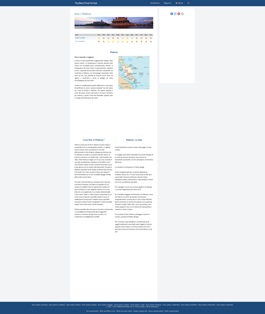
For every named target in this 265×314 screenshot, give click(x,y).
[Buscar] (188, 3)
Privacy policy (139, 306)
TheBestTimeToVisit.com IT (125, 306)
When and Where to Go (107, 311)
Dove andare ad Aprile (89, 305)
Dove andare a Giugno (121, 305)
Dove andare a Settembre (171, 305)
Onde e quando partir (172, 311)
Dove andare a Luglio (138, 305)
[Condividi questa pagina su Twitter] (175, 13)
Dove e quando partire (156, 311)
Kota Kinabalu (80, 41)
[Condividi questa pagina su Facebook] (171, 13)
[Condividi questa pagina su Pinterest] (178, 13)
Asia (77, 14)
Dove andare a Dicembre (225, 305)
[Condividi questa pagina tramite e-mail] (182, 13)
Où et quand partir (92, 311)
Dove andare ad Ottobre (189, 305)
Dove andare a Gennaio (40, 305)
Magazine (167, 3)
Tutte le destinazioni (152, 306)
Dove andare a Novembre (206, 305)
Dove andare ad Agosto (153, 305)
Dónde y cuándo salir (140, 311)
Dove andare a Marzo (73, 305)
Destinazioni (155, 3)
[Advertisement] (113, 119)
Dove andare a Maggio (105, 305)
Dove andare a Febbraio (57, 305)
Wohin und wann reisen (124, 311)
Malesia (86, 14)
